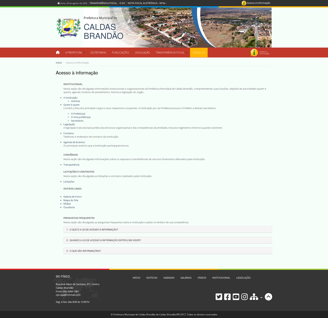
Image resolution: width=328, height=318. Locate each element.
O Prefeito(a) (78, 113)
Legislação (69, 124)
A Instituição (70, 97)
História (75, 101)
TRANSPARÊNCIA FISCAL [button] (170, 52)
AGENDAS (168, 277)
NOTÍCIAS (151, 277)
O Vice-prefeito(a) (81, 117)
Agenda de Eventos (74, 142)
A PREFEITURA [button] (74, 52)
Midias (67, 203)
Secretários (77, 120)
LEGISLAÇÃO (142, 52)
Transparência (71, 164)
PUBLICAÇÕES (120, 52)
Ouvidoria (69, 207)
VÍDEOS (202, 277)
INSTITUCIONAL (221, 277)
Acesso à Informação (258, 3)
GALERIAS (186, 277)
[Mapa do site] (254, 296)
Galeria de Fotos (72, 196)
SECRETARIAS (98, 52)
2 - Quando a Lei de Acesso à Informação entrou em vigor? (103, 240)
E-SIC (122, 3)
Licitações (68, 181)
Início (59, 62)
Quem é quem (71, 104)
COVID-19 (199, 52)
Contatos (68, 133)
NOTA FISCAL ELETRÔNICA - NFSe (146, 3)
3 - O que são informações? (83, 250)
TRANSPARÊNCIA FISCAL (103, 3)
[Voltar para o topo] (268, 296)
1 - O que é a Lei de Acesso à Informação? (92, 229)
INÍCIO (136, 277)
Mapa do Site (70, 200)
